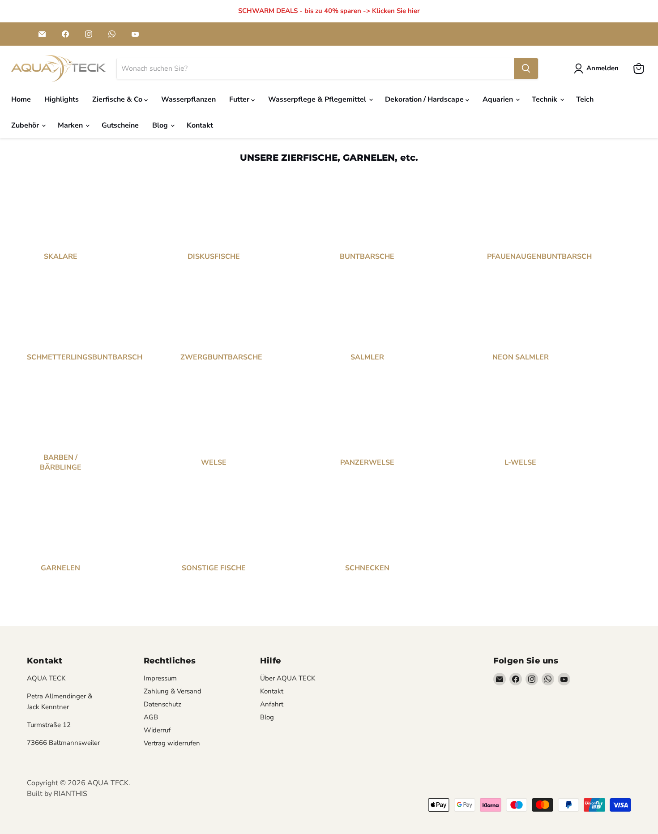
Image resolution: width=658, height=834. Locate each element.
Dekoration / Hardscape (425, 99)
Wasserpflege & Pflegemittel (318, 99)
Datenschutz (162, 704)
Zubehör (26, 125)
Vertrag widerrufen (172, 743)
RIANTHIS (70, 794)
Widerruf (157, 730)
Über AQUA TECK (287, 678)
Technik (545, 99)
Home (21, 99)
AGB (151, 717)
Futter (240, 99)
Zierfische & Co (118, 99)
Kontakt (200, 125)
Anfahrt (271, 704)
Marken (71, 125)
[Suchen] (526, 68)
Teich (585, 99)
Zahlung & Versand (172, 691)
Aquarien (499, 99)
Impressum (160, 678)
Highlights (61, 99)
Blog (161, 125)
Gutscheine (120, 125)
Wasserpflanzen (188, 99)
